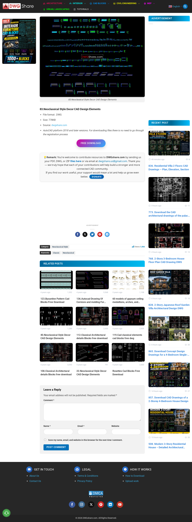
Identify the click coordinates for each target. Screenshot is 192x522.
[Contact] (6, 513)
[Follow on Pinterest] (101, 504)
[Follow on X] (91, 504)
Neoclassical (68, 253)
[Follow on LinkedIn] (110, 504)
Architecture (54, 3)
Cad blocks (99, 3)
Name (47, 426)
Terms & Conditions (87, 475)
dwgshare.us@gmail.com (112, 161)
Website (115, 426)
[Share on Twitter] (92, 234)
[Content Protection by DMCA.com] (96, 494)
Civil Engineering (127, 3)
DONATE (96, 176)
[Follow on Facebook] (72, 504)
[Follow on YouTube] (120, 504)
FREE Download (91, 143)
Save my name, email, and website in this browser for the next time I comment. (85, 440)
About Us (34, 475)
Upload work (132, 481)
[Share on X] (84, 234)
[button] (185, 6)
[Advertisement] (19, 114)
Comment (49, 400)
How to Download (134, 475)
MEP (149, 3)
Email (81, 426)
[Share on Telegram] (107, 234)
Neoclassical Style (60, 247)
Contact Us (35, 481)
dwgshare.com (59, 125)
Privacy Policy (84, 481)
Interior (77, 3)
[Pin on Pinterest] (99, 234)
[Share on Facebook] (77, 234)
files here (75, 161)
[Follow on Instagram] (81, 504)
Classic (56, 253)
